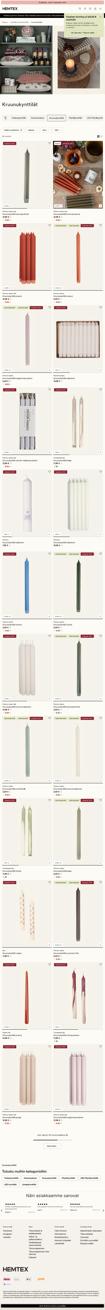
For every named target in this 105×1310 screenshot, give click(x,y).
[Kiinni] (100, 16)
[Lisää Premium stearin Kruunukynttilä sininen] (49, 616)
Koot (44, 130)
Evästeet (32, 1257)
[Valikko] (100, 8)
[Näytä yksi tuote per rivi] (101, 136)
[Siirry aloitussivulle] (10, 8)
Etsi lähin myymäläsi (89, 1240)
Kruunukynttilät (56, 118)
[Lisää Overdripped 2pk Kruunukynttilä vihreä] (49, 862)
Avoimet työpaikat (63, 1240)
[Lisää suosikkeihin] (49, 143)
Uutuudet (84, 1237)
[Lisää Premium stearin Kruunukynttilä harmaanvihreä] (100, 698)
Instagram (7, 1234)
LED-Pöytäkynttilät (89, 1178)
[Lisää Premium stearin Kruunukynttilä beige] (100, 862)
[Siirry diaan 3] (94, 372)
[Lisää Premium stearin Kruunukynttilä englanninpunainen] (49, 370)
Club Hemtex (60, 1231)
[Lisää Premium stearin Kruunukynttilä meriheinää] (49, 780)
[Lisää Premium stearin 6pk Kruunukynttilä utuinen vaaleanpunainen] (49, 452)
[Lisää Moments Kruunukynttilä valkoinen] (100, 534)
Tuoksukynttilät (19, 118)
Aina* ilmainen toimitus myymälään (52, 1306)
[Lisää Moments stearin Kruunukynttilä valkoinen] (100, 370)
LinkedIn (7, 1237)
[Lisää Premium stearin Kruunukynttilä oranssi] (100, 288)
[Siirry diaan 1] (14, 208)
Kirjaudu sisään (86, 1243)
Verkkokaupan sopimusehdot (35, 1243)
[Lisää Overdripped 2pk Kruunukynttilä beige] (100, 452)
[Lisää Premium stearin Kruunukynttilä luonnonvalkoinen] (100, 780)
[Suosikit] (90, 8)
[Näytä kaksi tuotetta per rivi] (98, 136)
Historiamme (60, 1234)
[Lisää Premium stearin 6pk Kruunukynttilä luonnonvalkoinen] (49, 698)
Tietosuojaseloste (36, 1248)
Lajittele (31, 130)
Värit (56, 130)
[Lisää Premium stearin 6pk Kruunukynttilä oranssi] (49, 288)
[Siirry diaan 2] (39, 208)
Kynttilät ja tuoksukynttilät (19, 22)
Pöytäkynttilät (75, 118)
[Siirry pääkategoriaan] (5, 118)
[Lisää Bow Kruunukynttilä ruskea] (49, 945)
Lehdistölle (59, 1243)
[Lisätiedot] (10, 217)
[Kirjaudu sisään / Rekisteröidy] (85, 8)
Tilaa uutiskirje (86, 1234)
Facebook (7, 1231)
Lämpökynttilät (29, 1184)
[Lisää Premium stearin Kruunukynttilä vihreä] (100, 616)
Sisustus (5, 22)
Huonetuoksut (37, 118)
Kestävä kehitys (61, 1237)
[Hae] (79, 8)
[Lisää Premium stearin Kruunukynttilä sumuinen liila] (100, 945)
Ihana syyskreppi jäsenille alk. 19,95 (52, 2)
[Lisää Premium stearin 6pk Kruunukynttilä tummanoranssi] (100, 205)
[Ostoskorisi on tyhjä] (95, 8)
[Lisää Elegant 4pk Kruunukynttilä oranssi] (49, 1027)
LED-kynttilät (10, 1184)
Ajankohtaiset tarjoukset (91, 1231)
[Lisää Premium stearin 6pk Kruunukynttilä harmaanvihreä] (49, 205)
